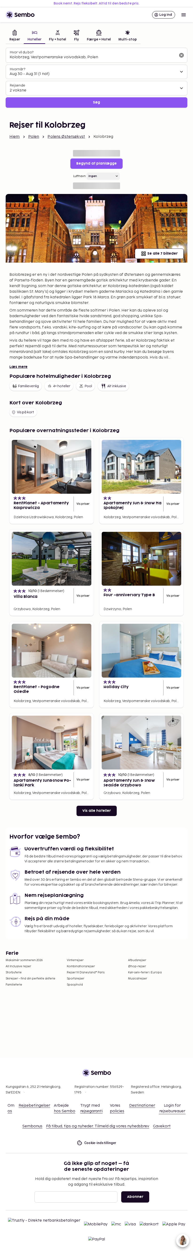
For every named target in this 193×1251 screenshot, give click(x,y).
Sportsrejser (75, 978)
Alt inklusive (116, 386)
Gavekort (162, 1126)
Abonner (135, 1196)
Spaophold (75, 985)
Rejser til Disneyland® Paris (86, 972)
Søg (96, 102)
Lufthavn (79, 176)
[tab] (15, 36)
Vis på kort (25, 412)
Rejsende (17, 85)
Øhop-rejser (137, 966)
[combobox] (93, 57)
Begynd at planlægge (96, 163)
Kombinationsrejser (81, 966)
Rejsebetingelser (34, 1105)
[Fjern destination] (181, 55)
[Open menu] (183, 15)
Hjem (14, 136)
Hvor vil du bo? (21, 52)
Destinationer (142, 1105)
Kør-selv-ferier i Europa (145, 972)
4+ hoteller (61, 386)
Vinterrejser (75, 960)
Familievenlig (28, 386)
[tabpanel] (96, 78)
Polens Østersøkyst (66, 136)
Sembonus (32, 1126)
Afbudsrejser (137, 960)
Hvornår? (17, 69)
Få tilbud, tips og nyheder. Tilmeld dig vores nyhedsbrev (97, 1126)
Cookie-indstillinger (100, 1143)
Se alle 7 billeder (162, 253)
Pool (88, 386)
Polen (33, 136)
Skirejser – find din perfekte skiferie (30, 978)
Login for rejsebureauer (172, 1108)
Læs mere (18, 366)
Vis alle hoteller (96, 810)
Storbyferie (14, 972)
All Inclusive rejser (18, 966)
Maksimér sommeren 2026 (24, 960)
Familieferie (14, 985)
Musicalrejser (137, 978)
